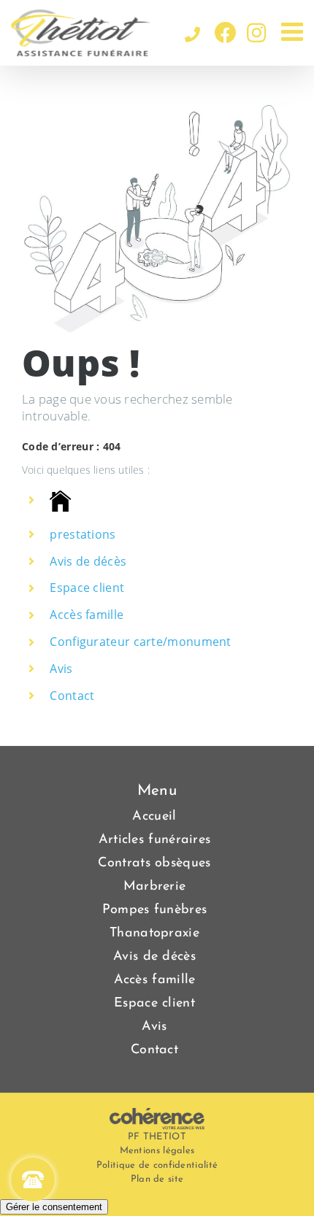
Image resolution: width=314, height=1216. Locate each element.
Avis (61, 669)
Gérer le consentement (54, 1206)
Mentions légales (157, 1150)
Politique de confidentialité (157, 1165)
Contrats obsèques (154, 863)
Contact (72, 696)
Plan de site (157, 1179)
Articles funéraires (155, 840)
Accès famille (86, 615)
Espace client (87, 588)
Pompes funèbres (154, 910)
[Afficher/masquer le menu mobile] (294, 31)
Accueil (154, 816)
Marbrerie (154, 886)
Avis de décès (88, 561)
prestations (82, 534)
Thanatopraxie (154, 933)
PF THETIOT (157, 1137)
